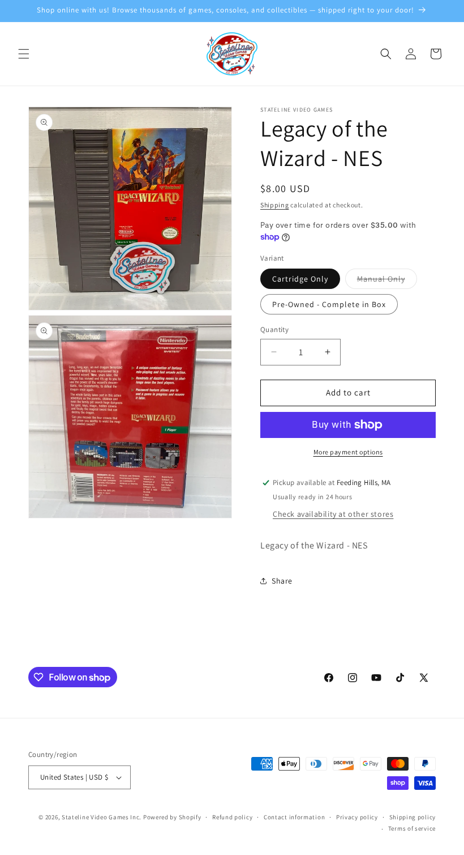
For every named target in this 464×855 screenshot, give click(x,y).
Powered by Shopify (172, 817)
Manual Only (387, 281)
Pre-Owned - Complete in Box (329, 304)
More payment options (348, 452)
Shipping (274, 205)
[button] (23, 53)
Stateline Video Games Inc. (101, 817)
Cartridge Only (300, 279)
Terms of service (412, 828)
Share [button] (282, 581)
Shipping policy (412, 817)
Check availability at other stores (333, 514)
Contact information (294, 817)
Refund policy (232, 817)
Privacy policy (357, 817)
